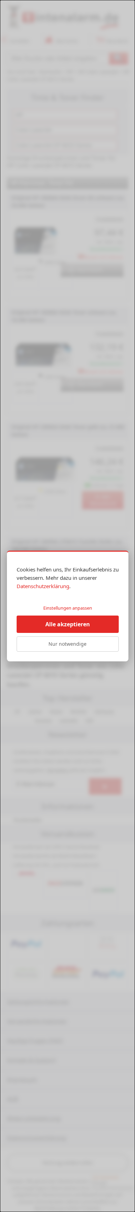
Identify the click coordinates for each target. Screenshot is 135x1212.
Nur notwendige (67, 644)
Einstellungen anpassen (67, 608)
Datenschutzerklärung (43, 586)
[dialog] (67, 606)
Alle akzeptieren (67, 624)
